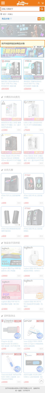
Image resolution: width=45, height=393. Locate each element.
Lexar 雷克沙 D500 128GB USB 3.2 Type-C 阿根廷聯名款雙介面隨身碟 (33, 343)
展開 (39, 18)
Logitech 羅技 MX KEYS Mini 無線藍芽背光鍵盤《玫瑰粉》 (33, 304)
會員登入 (38, 3)
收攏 (42, 18)
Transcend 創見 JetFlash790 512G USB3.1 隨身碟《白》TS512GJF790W (11, 377)
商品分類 (7, 19)
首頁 (4, 14)
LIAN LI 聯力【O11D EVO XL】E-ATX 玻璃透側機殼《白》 (33, 125)
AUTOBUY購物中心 (22, 3)
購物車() (42, 3)
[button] (2, 30)
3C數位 (10, 14)
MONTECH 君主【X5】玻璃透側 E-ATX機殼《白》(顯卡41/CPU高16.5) (11, 125)
